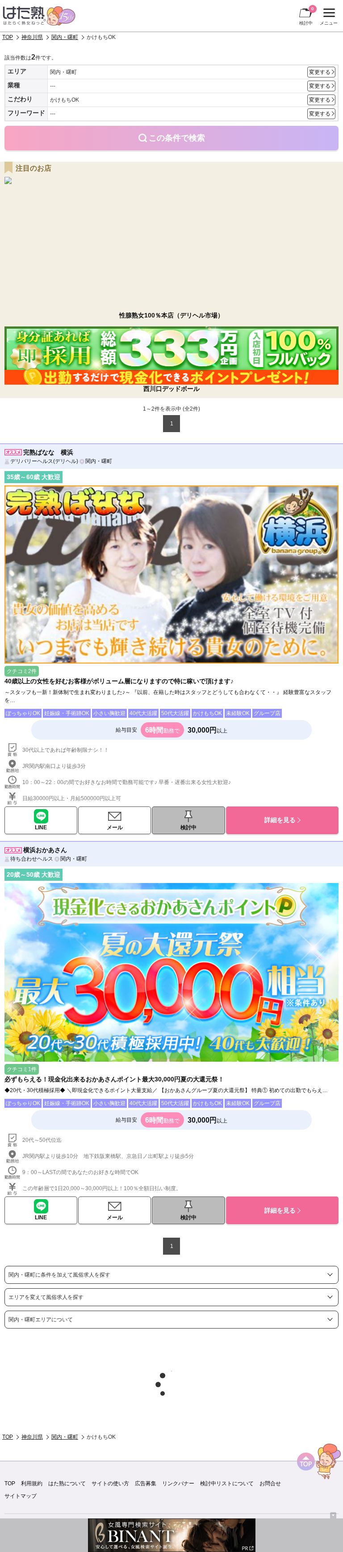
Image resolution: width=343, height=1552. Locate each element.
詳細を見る (280, 819)
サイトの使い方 (110, 1483)
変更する (319, 72)
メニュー (328, 18)
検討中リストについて (227, 1483)
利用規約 (31, 1483)
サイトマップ (20, 1496)
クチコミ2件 (22, 671)
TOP (7, 37)
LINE (41, 827)
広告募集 (145, 1483)
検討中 (306, 16)
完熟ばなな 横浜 (48, 452)
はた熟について (67, 1483)
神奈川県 (32, 37)
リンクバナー (178, 1483)
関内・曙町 (64, 37)
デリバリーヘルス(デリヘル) (44, 461)
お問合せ (270, 1483)
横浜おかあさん (45, 849)
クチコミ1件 (22, 1069)
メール (115, 827)
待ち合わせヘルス (31, 859)
